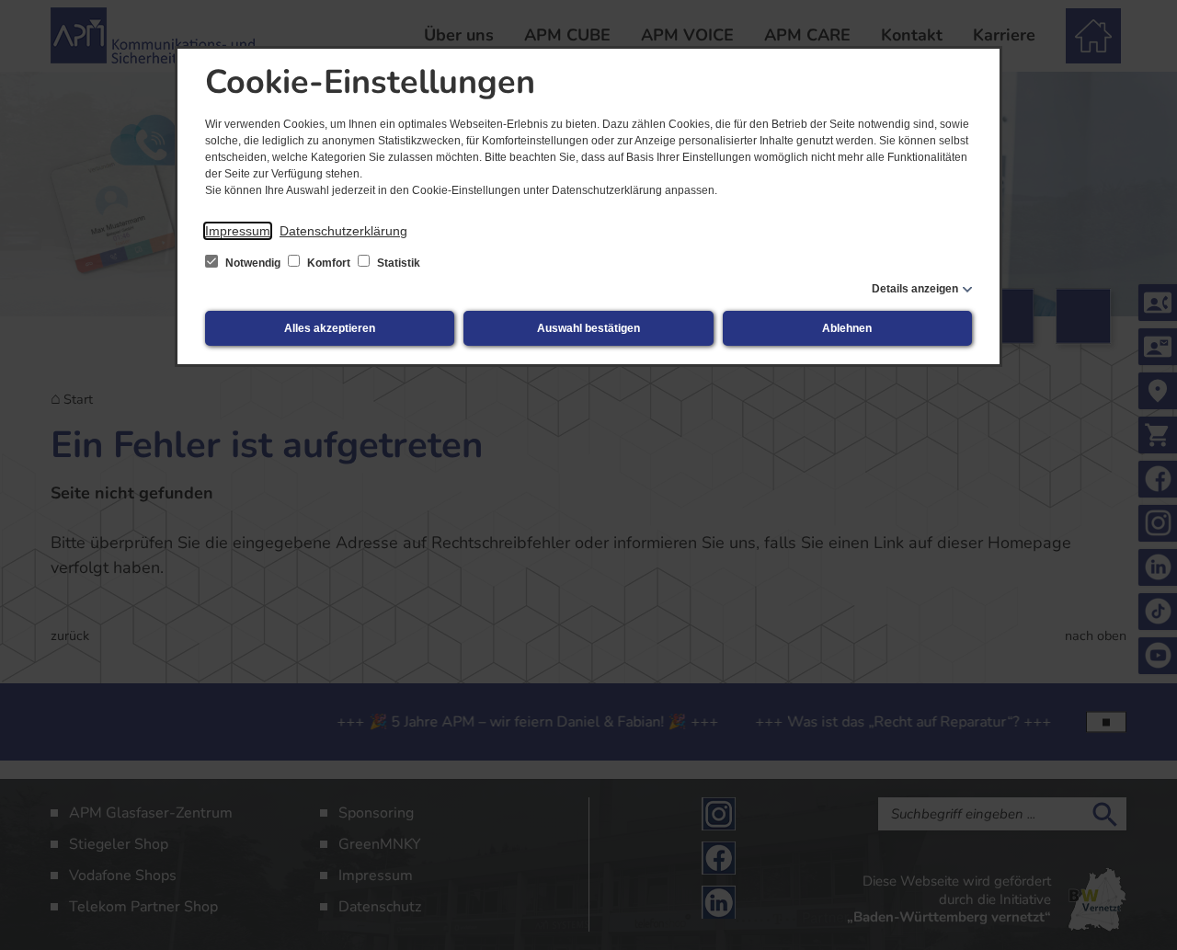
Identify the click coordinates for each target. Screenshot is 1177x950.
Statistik (397, 263)
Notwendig (253, 263)
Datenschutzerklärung (343, 230)
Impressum (237, 230)
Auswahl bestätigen (588, 328)
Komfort (328, 263)
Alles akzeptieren (329, 328)
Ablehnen (847, 328)
